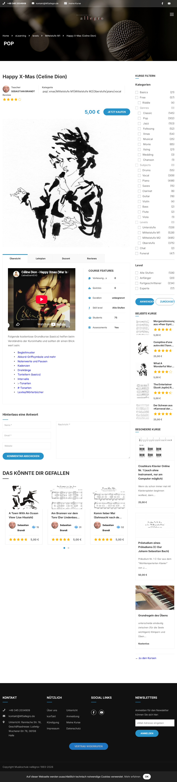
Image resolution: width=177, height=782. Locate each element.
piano (110, 91)
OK (147, 776)
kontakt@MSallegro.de (47, 3)
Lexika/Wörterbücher (31, 392)
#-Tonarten (24, 387)
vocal (118, 91)
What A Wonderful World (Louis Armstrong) (163, 365)
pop (44, 91)
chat (143, 248)
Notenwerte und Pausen (32, 361)
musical (147, 139)
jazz (145, 123)
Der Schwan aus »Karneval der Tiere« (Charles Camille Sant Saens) (163, 407)
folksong (148, 128)
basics (144, 92)
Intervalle (23, 379)
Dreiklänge (24, 370)
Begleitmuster (26, 352)
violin (145, 201)
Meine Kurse (73, 722)
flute (145, 211)
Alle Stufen (146, 272)
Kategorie (47, 87)
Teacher (15, 87)
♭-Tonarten (24, 383)
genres (144, 107)
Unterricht (72, 710)
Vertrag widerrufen (88, 746)
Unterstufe (149, 227)
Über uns (52, 710)
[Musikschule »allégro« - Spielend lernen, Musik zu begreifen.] (90, 15)
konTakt (51, 716)
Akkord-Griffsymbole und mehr (37, 356)
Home (6, 35)
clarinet (147, 191)
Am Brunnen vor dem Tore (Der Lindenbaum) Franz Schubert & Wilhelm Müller (65, 516)
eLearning (20, 35)
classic (147, 113)
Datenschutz (73, 728)
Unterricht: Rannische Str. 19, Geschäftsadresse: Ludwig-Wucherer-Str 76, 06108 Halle (25, 729)
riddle (146, 102)
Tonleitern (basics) (29, 374)
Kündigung (53, 722)
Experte (144, 288)
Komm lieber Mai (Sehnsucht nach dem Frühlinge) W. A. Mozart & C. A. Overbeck (108, 516)
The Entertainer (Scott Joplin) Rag (163, 386)
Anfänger (145, 278)
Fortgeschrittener (150, 283)
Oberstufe (100, 91)
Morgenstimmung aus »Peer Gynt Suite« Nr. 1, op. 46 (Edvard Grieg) (163, 323)
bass (145, 206)
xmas (51, 91)
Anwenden (147, 301)
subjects (145, 165)
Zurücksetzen (167, 301)
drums (146, 170)
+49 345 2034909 (16, 3)
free (143, 97)
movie (146, 144)
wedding (147, 154)
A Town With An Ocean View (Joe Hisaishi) (23, 515)
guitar (146, 196)
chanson (148, 159)
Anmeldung (72, 716)
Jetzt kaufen (117, 111)
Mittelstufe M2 (84, 91)
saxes (146, 185)
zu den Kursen (147, 658)
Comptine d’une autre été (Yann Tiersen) (163, 344)
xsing (146, 149)
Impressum (53, 728)
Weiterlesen (23, 497)
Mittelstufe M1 (52, 35)
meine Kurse (75, 3)
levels (35, 35)
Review (7, 95)
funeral (144, 253)
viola (145, 217)
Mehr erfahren (132, 776)
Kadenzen (24, 365)
